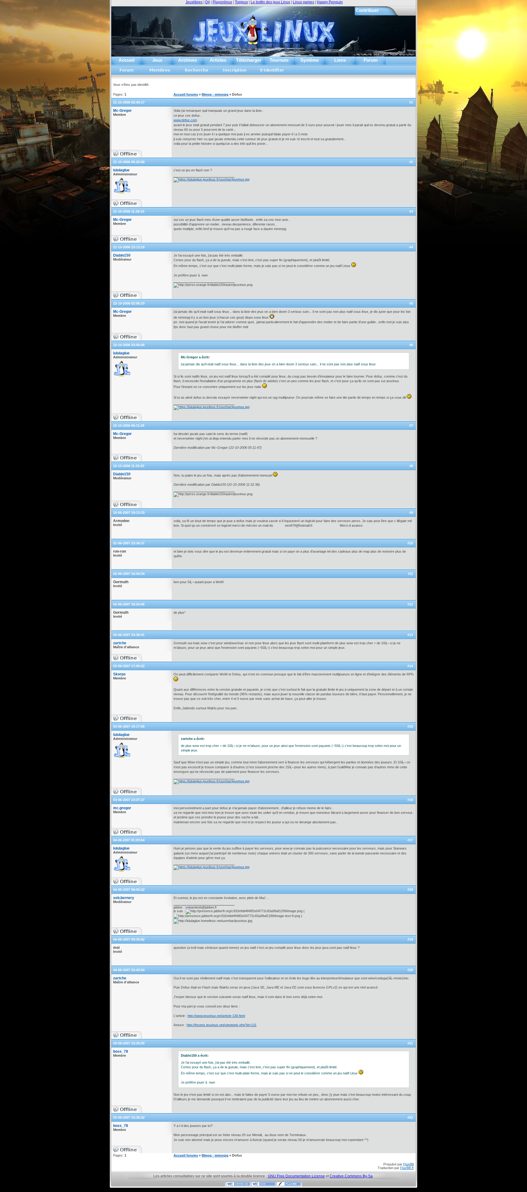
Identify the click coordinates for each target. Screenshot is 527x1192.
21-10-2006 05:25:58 (129, 162)
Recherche (196, 72)
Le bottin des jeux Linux (270, 2)
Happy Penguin (330, 2)
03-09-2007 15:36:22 (129, 1117)
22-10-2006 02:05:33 (129, 303)
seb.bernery (123, 898)
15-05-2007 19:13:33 (129, 512)
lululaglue (121, 170)
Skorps (119, 674)
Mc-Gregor (122, 110)
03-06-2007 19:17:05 (129, 726)
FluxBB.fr (407, 1168)
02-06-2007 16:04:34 (129, 574)
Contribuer (367, 10)
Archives (187, 60)
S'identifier (272, 72)
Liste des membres (159, 72)
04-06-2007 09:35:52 (129, 939)
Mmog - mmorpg (215, 94)
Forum (371, 60)
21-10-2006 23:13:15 (129, 247)
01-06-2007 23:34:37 (129, 543)
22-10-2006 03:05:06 (129, 345)
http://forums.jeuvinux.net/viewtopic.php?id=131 (221, 1025)
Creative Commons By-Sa (351, 1176)
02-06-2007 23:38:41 (129, 635)
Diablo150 (122, 255)
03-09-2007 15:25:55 (129, 1043)
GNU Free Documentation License (296, 1176)
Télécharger (248, 60)
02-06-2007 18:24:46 (129, 604)
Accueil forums (126, 72)
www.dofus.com (185, 120)
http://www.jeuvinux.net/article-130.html (216, 1016)
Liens (340, 60)
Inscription (234, 72)
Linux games (303, 2)
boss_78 (120, 1051)
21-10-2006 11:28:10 (128, 211)
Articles (218, 60)
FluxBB (408, 1164)
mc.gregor (122, 808)
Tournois (279, 60)
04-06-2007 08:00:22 (129, 889)
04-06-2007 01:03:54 (129, 840)
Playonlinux (222, 2)
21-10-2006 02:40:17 (129, 102)
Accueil (126, 60)
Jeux (157, 60)
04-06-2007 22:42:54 (129, 970)
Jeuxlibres (194, 2)
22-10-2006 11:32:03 (128, 466)
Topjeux (241, 2)
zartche (119, 643)
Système (309, 60)
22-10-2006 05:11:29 (128, 425)
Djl (207, 2)
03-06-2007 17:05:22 (129, 666)
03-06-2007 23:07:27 (129, 800)
